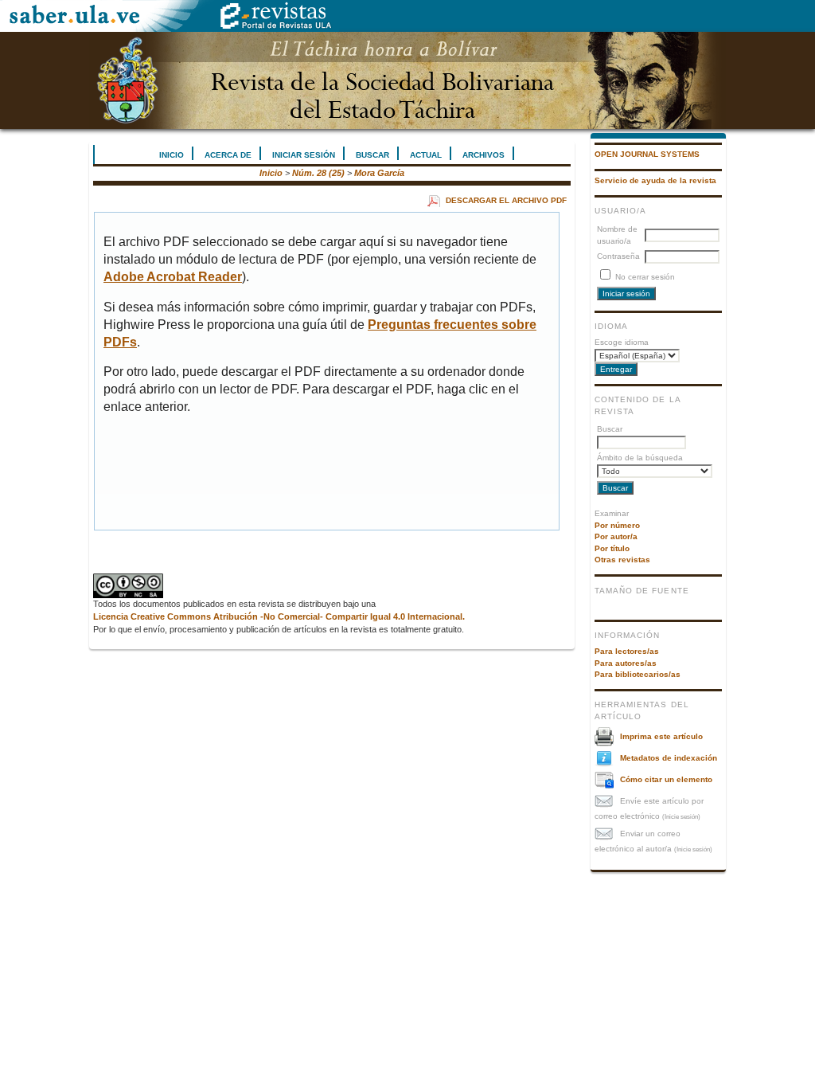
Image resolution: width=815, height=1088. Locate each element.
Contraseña (618, 256)
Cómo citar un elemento (666, 778)
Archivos (483, 155)
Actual (426, 155)
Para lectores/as (627, 651)
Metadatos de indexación (668, 757)
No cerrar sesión (645, 276)
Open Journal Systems (647, 154)
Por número (617, 525)
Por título (612, 548)
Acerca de (228, 155)
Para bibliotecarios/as (637, 674)
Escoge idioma (622, 342)
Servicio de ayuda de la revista (655, 180)
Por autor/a (616, 536)
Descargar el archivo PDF (506, 200)
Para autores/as (626, 663)
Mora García (379, 173)
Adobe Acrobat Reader (172, 277)
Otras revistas (622, 559)
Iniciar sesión (303, 155)
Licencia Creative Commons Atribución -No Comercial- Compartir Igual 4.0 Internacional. (279, 616)
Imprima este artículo (661, 735)
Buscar (372, 155)
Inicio (171, 155)
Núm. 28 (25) (318, 173)
